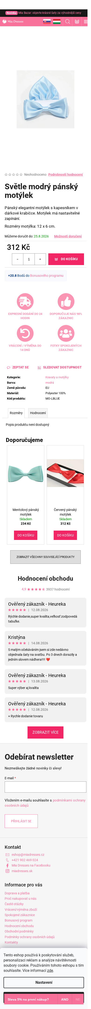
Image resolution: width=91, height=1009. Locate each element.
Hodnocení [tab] (38, 413)
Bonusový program (18, 920)
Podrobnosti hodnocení (65, 174)
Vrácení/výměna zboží (21, 909)
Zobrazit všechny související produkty (45, 557)
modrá (50, 382)
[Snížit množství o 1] (17, 259)
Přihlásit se (21, 821)
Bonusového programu (46, 275)
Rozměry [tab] (16, 413)
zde (50, 970)
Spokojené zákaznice (20, 915)
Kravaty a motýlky (57, 377)
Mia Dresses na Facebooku (31, 865)
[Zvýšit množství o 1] (40, 259)
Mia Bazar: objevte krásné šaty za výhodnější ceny (44, 13)
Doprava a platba (17, 893)
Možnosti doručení (68, 236)
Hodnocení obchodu (45, 578)
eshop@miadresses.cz (28, 854)
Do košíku (69, 259)
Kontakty (11, 942)
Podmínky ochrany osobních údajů (30, 937)
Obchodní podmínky (19, 931)
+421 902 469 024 (25, 860)
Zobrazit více (45, 732)
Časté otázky (14, 904)
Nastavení (43, 982)
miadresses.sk (22, 871)
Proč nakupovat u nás (20, 898)
